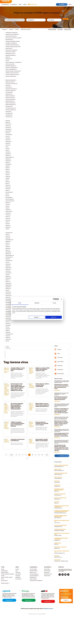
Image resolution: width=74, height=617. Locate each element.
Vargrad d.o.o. (61, 539)
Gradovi (16, 29)
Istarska (7, 85)
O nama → (66, 600)
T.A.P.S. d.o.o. (61, 521)
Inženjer (7, 265)
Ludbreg (7, 151)
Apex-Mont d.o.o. (60, 516)
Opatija (7, 165)
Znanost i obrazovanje (10, 76)
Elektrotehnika (8, 39)
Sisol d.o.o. (56, 502)
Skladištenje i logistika (10, 65)
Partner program (4, 580)
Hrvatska (17, 569)
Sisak (7, 190)
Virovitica (7, 214)
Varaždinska (8, 106)
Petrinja (7, 172)
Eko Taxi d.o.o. (57, 482)
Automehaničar (9, 239)
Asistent (7, 237)
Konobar (7, 269)
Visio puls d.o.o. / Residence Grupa (61, 560)
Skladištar (8, 307)
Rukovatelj (8, 302)
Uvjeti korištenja (4, 570)
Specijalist (8, 313)
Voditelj (7, 332)
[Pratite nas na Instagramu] (65, 575)
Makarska (8, 153)
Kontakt (2, 569)
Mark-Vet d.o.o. (60, 498)
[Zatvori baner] (61, 299)
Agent (7, 234)
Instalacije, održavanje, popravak (12, 46)
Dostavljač (8, 251)
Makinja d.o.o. (60, 547)
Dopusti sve (53, 317)
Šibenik (7, 202)
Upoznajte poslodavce (34, 575)
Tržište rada (17, 572)
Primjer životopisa (33, 578)
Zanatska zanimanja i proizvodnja (12, 71)
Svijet (16, 570)
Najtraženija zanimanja (25, 29)
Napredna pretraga (52, 29)
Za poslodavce (13, 4)
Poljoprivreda (8, 58)
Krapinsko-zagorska (10, 90)
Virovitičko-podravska (10, 108)
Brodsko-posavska (9, 81)
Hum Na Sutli (8, 134)
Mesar (7, 279)
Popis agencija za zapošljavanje (36, 580)
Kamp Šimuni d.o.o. (58, 556)
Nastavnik (8, 283)
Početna (7, 346)
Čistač (7, 246)
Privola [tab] (19, 302)
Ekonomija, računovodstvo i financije (13, 37)
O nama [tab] (54, 302)
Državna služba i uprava (10, 36)
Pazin (7, 171)
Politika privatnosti (4, 572)
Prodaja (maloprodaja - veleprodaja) (13, 62)
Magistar (7, 276)
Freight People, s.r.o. (61, 506)
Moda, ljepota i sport (10, 53)
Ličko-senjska (8, 92)
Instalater (7, 264)
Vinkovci (7, 213)
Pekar (7, 290)
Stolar (7, 316)
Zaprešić (7, 227)
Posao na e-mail (33, 572)
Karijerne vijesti (47, 575)
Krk (6, 146)
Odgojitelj (7, 286)
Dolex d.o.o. (59, 490)
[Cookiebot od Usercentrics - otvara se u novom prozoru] (54, 299)
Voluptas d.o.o (57, 486)
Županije (11, 29)
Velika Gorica (8, 211)
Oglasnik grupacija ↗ (5, 583)
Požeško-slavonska (9, 97)
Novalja (7, 162)
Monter (7, 281)
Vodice (7, 216)
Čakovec (7, 125)
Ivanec (7, 136)
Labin (7, 150)
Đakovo (7, 132)
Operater (7, 288)
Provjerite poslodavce (34, 573)
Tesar (7, 326)
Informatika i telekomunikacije (11, 44)
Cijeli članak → (57, 390)
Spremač (7, 314)
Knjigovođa (8, 267)
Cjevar (7, 244)
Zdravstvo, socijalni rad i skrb (11, 74)
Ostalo (7, 57)
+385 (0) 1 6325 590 (64, 597)
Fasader (7, 258)
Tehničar (7, 323)
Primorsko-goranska (10, 99)
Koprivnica (8, 141)
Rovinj (7, 183)
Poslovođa (8, 293)
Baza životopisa (47, 570)
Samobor (7, 186)
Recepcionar (8, 299)
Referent (7, 300)
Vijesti (20, 4)
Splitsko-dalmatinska (10, 104)
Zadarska (7, 111)
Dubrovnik (8, 127)
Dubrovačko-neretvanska (11, 83)
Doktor (7, 250)
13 (42, 454)
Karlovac (7, 139)
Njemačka (8, 160)
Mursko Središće (9, 157)
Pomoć (2, 578)
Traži (66, 19)
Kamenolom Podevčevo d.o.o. (61, 511)
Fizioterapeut (8, 260)
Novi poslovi (60, 29)
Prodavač (7, 295)
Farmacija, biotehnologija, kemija (12, 41)
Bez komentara (18, 578)
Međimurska (8, 94)
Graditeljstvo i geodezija (10, 43)
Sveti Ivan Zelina (9, 199)
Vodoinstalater (8, 333)
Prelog (7, 178)
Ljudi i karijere (18, 573)
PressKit (2, 575)
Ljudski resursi (8, 48)
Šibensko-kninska (9, 101)
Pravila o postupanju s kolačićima (7, 573)
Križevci (7, 144)
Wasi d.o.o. (57, 544)
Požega (7, 176)
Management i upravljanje (11, 50)
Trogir (7, 206)
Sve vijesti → (62, 455)
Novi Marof (8, 164)
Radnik (7, 297)
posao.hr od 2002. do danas (6, 577)
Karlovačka (8, 87)
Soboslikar (8, 311)
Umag (7, 207)
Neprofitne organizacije (10, 55)
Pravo (7, 60)
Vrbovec (7, 218)
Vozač (7, 335)
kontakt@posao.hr (64, 596)
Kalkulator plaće (33, 4)
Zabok (7, 221)
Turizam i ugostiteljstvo (10, 69)
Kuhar (7, 274)
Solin (7, 193)
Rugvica (7, 185)
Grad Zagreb (8, 113)
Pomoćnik (8, 292)
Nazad (11, 454)
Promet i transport (9, 64)
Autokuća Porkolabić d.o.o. (61, 552)
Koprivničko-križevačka (10, 88)
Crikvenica (8, 124)
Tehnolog (7, 325)
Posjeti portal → (9, 600)
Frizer (7, 262)
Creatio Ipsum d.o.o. (60, 526)
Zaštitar (7, 337)
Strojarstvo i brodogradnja (11, 67)
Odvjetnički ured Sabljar (60, 530)
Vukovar (7, 220)
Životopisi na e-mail (48, 573)
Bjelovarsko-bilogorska (10, 80)
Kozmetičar (8, 272)
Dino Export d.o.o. (59, 494)
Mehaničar (8, 278)
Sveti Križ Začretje (9, 200)
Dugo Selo (8, 131)
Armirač (7, 236)
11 (35, 454)
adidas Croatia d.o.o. (60, 474)
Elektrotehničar (9, 257)
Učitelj (7, 330)
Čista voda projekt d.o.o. (59, 470)
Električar (7, 253)
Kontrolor (7, 271)
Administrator (8, 232)
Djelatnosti (4, 29)
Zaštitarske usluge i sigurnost (11, 72)
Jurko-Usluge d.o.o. (58, 478)
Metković (7, 155)
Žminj (7, 228)
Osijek (7, 167)
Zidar (7, 340)
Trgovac (7, 328)
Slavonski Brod (9, 192)
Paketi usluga (46, 572)
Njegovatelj (8, 285)
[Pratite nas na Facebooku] (60, 575)
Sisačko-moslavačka (10, 102)
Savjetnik (7, 304)
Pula (6, 179)
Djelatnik (7, 248)
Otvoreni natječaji (33, 569)
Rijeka (7, 181)
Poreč (7, 174)
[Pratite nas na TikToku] (68, 575)
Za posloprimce (5, 4)
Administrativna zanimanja (11, 32)
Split (6, 195)
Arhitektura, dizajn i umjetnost (11, 34)
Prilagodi (36, 317)
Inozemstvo (8, 116)
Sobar (7, 309)
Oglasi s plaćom (67, 29)
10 (32, 454)
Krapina (7, 143)
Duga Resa (8, 129)
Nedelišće (8, 158)
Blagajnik (7, 241)
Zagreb (7, 225)
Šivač (7, 321)
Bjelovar (7, 122)
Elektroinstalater (9, 255)
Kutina (7, 148)
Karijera (25, 4)
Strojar (7, 318)
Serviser (7, 306)
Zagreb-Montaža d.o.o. (61, 466)
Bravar (7, 243)
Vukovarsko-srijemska (10, 109)
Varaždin (7, 209)
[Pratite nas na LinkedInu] (62, 575)
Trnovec (7, 204)
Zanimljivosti (17, 577)
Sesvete (7, 188)
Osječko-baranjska (9, 95)
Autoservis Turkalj (61, 534)
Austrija (7, 120)
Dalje (47, 454)
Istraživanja (17, 575)
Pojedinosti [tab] (37, 302)
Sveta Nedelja (8, 197)
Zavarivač (8, 339)
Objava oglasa (47, 569)
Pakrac (7, 169)
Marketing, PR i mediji (10, 51)
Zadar (7, 223)
